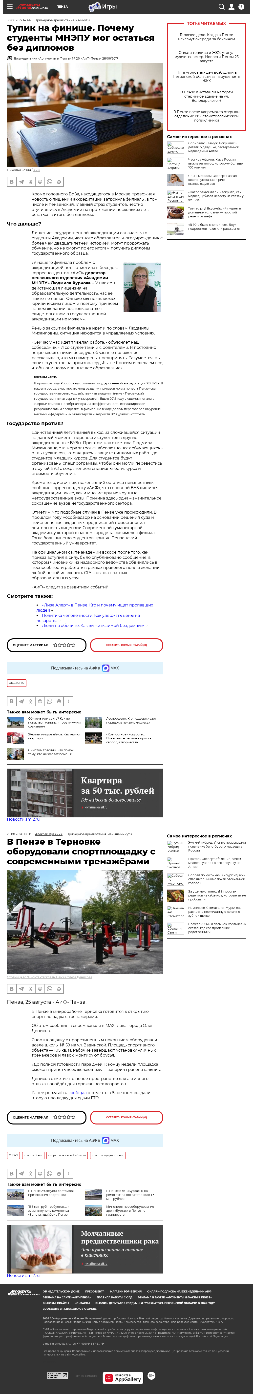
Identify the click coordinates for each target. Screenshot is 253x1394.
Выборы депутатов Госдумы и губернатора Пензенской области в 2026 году (155, 1303)
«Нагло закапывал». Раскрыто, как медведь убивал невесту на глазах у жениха (216, 196)
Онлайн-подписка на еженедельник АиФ (179, 1291)
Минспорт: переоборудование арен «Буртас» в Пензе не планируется (130, 1210)
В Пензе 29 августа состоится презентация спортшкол (51, 1193)
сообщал (77, 1092)
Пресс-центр (94, 1291)
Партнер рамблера (85, 1375)
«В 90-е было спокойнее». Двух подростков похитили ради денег (214, 226)
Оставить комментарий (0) (126, 645)
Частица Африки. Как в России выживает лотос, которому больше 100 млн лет (215, 163)
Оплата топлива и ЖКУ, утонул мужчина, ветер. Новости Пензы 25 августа (206, 57)
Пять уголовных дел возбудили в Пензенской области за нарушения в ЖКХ (206, 76)
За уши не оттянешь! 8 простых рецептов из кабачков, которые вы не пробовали (217, 895)
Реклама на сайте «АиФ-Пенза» (67, 1297)
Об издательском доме (61, 1291)
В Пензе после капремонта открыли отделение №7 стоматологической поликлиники (206, 116)
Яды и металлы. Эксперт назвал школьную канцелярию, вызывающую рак (212, 180)
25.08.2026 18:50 (19, 834)
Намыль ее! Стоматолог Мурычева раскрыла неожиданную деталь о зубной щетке (214, 911)
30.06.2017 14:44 (19, 20)
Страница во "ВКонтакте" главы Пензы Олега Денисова (49, 977)
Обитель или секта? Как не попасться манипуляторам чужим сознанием (54, 722)
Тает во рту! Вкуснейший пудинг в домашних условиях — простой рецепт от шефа (214, 212)
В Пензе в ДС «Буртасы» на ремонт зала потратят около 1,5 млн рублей (130, 1195)
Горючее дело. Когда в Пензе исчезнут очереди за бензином (206, 37)
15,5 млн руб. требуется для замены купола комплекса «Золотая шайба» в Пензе (49, 1210)
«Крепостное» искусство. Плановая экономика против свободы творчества (128, 738)
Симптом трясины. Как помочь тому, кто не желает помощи (51, 752)
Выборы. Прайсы (56, 1303)
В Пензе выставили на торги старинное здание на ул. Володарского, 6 (206, 96)
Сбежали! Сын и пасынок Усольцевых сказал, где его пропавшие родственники (217, 928)
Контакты (82, 1303)
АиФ (36, 170)
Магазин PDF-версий (126, 1291)
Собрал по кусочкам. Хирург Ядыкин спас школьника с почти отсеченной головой (217, 879)
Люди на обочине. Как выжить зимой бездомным (93, 625)
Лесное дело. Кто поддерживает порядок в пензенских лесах (131, 720)
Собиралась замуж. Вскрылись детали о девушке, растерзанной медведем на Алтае (213, 147)
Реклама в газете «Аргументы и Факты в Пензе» (175, 1297)
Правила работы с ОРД (114, 1297)
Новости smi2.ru (23, 819)
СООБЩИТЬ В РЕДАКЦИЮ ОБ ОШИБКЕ (70, 1309)
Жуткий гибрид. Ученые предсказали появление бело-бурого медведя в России (217, 846)
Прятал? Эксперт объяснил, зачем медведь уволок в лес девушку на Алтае (214, 863)
